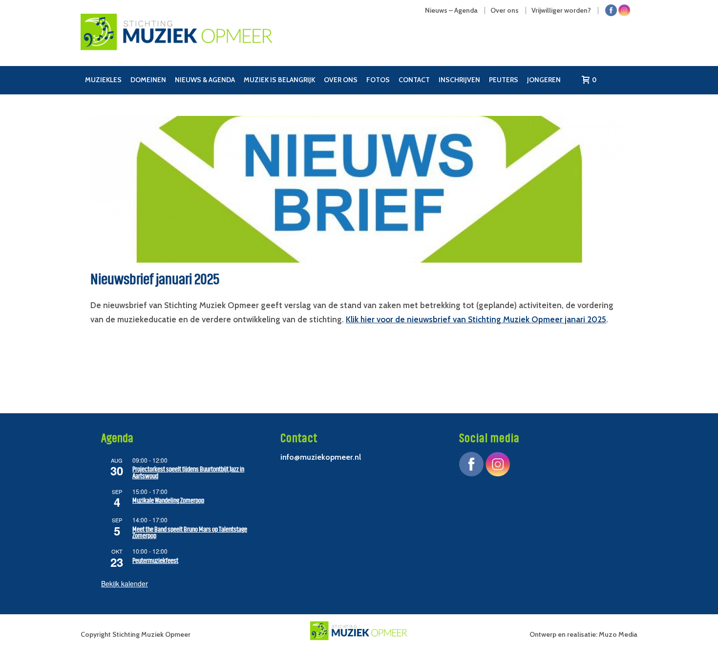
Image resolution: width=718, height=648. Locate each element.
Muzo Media (618, 634)
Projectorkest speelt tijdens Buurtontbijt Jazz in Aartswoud (188, 473)
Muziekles (103, 79)
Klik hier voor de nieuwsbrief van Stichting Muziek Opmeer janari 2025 (476, 319)
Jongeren (544, 79)
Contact (414, 79)
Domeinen (148, 79)
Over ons (341, 79)
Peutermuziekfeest (155, 560)
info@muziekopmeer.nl (320, 457)
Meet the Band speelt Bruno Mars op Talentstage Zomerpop (189, 533)
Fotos (378, 79)
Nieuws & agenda (205, 79)
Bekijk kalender (124, 583)
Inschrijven (459, 79)
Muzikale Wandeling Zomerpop (168, 500)
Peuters (503, 79)
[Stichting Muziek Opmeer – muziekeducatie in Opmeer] (209, 41)
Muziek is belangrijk (279, 79)
